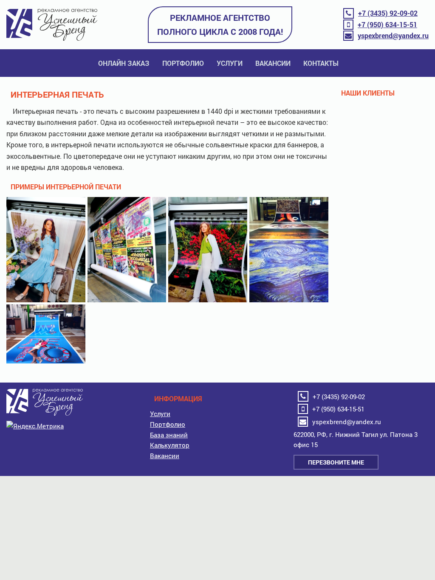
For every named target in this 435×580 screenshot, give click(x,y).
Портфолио (183, 63)
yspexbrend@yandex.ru (393, 35)
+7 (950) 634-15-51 (387, 24)
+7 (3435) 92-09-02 (388, 12)
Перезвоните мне (336, 462)
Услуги (230, 63)
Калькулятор (169, 445)
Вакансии (273, 63)
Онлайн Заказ (124, 63)
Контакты (321, 63)
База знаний (169, 435)
